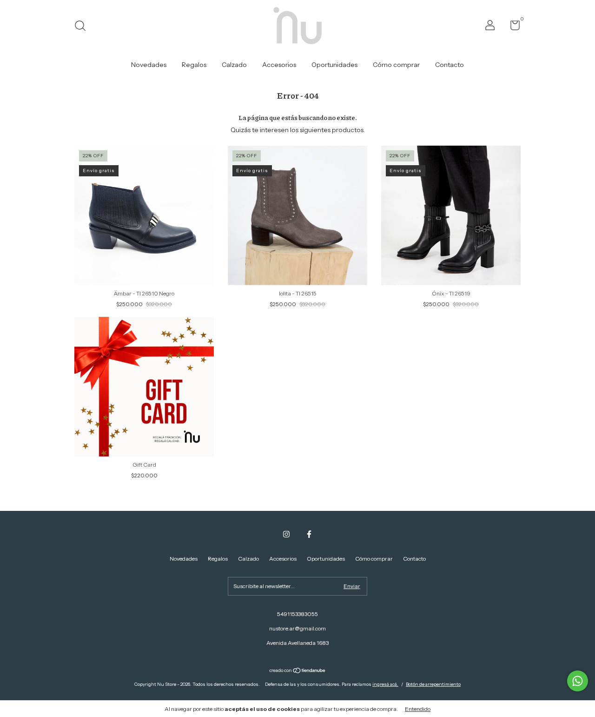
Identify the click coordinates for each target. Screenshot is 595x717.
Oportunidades (334, 64)
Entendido (417, 708)
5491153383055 (297, 613)
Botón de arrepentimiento (433, 684)
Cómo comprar (396, 64)
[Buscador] (83, 27)
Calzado (234, 64)
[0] (511, 27)
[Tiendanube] (298, 671)
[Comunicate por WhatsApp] (577, 680)
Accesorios (279, 64)
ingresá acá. (385, 684)
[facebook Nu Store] (309, 534)
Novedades (148, 64)
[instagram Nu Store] (286, 534)
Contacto (449, 64)
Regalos (194, 64)
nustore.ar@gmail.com (297, 628)
